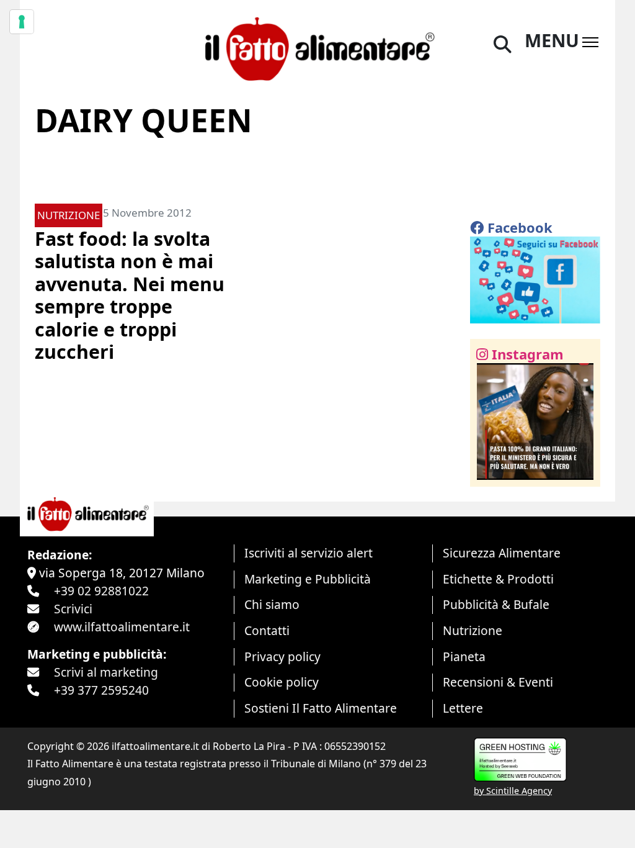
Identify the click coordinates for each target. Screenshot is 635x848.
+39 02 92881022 (101, 590)
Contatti (267, 630)
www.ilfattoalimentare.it (122, 626)
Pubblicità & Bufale (496, 604)
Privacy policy (282, 656)
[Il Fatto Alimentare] (317, 46)
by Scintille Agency (513, 790)
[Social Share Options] (488, 470)
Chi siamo (272, 604)
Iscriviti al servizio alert (308, 552)
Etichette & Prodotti (498, 579)
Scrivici (73, 608)
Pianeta (464, 656)
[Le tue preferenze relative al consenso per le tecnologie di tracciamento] (21, 22)
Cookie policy (281, 682)
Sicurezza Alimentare (502, 552)
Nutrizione (472, 630)
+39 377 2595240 (101, 690)
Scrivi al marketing (106, 672)
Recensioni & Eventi (498, 682)
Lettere (463, 708)
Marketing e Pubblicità (307, 579)
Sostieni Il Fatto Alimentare (320, 708)
